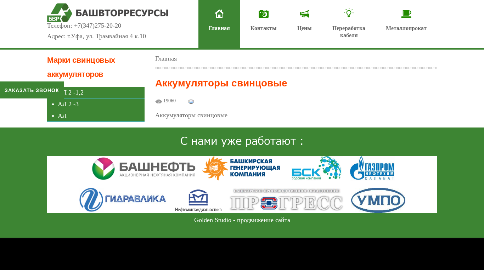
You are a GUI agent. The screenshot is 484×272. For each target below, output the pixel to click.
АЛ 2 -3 (68, 104)
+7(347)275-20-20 (97, 25)
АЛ (62, 115)
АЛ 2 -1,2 (71, 92)
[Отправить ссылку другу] (191, 100)
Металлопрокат (406, 28)
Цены (304, 28)
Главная (219, 28)
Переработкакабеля (348, 31)
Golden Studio (212, 219)
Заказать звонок (32, 90)
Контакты (264, 28)
